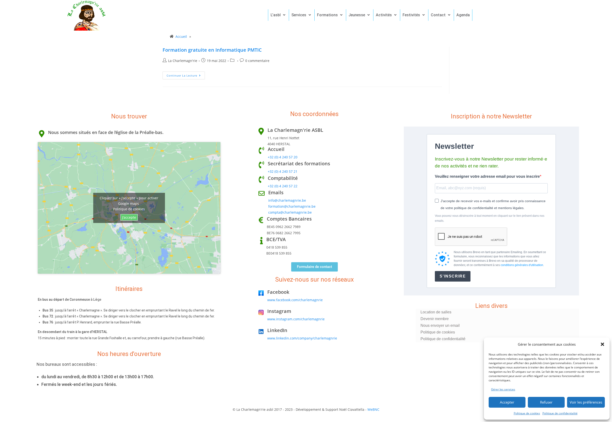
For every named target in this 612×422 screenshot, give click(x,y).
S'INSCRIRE (453, 276)
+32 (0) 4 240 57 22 (282, 186)
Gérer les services (503, 389)
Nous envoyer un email (440, 325)
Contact (438, 15)
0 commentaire (257, 60)
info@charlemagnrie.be (287, 200)
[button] (602, 344)
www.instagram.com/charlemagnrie (296, 319)
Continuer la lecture (186, 74)
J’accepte (129, 217)
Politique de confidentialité (560, 413)
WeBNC (373, 409)
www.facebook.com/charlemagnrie (295, 300)
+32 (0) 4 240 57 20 (282, 157)
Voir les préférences (586, 402)
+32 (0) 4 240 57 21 (282, 171)
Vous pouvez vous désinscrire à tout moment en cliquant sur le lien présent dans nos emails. (489, 218)
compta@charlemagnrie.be (290, 212)
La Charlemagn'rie (182, 60)
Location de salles (436, 312)
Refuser (546, 402)
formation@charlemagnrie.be (292, 206)
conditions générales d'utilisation (522, 265)
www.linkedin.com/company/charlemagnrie (302, 338)
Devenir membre (435, 319)
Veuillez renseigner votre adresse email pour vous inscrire (487, 176)
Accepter (507, 402)
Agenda (463, 15)
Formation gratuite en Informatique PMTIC (212, 50)
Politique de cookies (527, 413)
